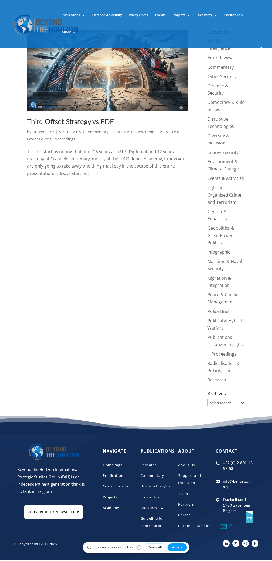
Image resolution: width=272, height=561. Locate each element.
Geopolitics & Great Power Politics (220, 235)
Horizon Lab (233, 15)
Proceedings (64, 138)
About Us (186, 464)
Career (184, 515)
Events (160, 15)
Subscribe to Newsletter (53, 512)
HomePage (112, 464)
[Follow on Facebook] (255, 543)
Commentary (97, 131)
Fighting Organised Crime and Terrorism (224, 195)
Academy (111, 507)
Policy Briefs (138, 15)
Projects (179, 15)
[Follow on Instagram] (245, 543)
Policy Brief (218, 311)
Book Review (219, 57)
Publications (71, 15)
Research (216, 380)
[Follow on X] (235, 543)
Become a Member (195, 525)
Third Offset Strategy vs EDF (70, 122)
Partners (186, 504)
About (66, 32)
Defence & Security (107, 15)
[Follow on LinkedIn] (226, 543)
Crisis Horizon (115, 486)
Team (183, 493)
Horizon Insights (227, 344)
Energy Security (223, 152)
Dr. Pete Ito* (43, 131)
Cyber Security (221, 76)
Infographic (218, 252)
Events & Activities (126, 131)
